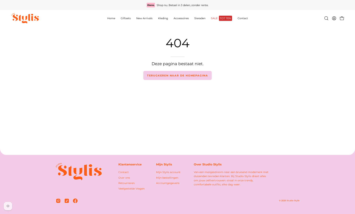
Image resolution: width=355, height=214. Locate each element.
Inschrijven (312, 183)
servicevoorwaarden (319, 196)
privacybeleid (295, 196)
